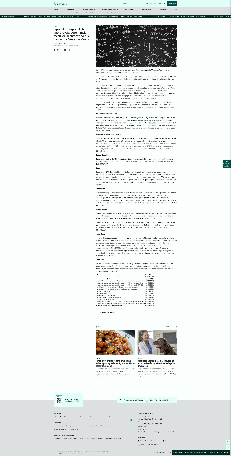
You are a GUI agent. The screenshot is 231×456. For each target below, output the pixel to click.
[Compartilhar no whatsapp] (62, 50)
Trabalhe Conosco (72, 429)
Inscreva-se (172, 3)
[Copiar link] (69, 50)
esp (154, 3)
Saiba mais (219, 452)
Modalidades (70, 9)
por (147, 3)
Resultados (73, 438)
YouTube (153, 444)
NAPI (81, 438)
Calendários (57, 438)
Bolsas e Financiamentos (109, 9)
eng (151, 3)
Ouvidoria (74, 417)
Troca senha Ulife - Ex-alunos (113, 438)
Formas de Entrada (88, 9)
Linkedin (167, 441)
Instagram (155, 441)
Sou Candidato (129, 9)
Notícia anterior (102, 327)
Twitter (142, 444)
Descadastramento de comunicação (100, 417)
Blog (176, 9)
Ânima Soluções (58, 426)
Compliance (83, 417)
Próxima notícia (170, 327)
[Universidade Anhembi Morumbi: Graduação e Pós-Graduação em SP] (60, 3)
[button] (228, 442)
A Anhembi (163, 9)
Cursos (56, 9)
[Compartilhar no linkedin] (65, 50)
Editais (65, 438)
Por (61, 44)
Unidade (66, 417)
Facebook (143, 441)
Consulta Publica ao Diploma (94, 438)
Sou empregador (70, 426)
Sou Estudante (146, 9)
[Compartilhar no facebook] (54, 50)
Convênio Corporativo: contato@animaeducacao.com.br (156, 432)
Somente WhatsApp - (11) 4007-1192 (150, 419)
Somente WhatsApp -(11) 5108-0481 (150, 424)
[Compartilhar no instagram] (58, 50)
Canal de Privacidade (159, 452)
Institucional (57, 417)
